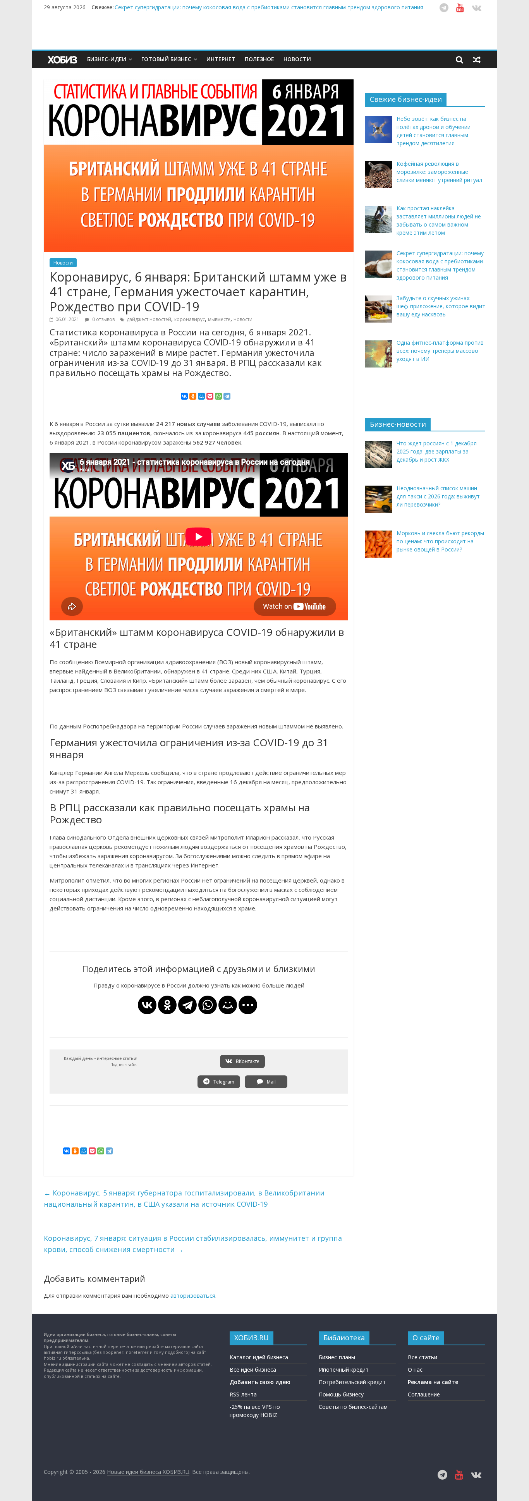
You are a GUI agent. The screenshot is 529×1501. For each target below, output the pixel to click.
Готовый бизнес (166, 59)
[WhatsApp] (218, 396)
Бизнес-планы (337, 1357)
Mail (271, 1082)
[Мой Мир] (201, 396)
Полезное (259, 59)
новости (243, 319)
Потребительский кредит (352, 1382)
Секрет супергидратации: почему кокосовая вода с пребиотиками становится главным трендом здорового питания (269, 7)
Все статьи (422, 1357)
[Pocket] (209, 396)
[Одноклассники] (192, 396)
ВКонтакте (247, 1061)
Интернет (220, 59)
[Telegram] (226, 396)
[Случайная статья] (476, 59)
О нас (415, 1369)
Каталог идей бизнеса (259, 1357)
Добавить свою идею (260, 1382)
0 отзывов (103, 319)
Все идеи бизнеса (253, 1369)
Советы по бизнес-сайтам (353, 1406)
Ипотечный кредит (344, 1369)
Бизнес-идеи (106, 59)
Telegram (223, 1082)
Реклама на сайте (433, 1382)
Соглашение (424, 1394)
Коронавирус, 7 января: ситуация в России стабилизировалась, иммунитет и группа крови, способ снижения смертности (193, 1243)
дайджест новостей (149, 319)
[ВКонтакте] (184, 396)
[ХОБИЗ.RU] (63, 59)
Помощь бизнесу (341, 1394)
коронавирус (189, 319)
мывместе (219, 319)
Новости (297, 59)
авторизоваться (192, 1295)
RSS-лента (243, 1394)
